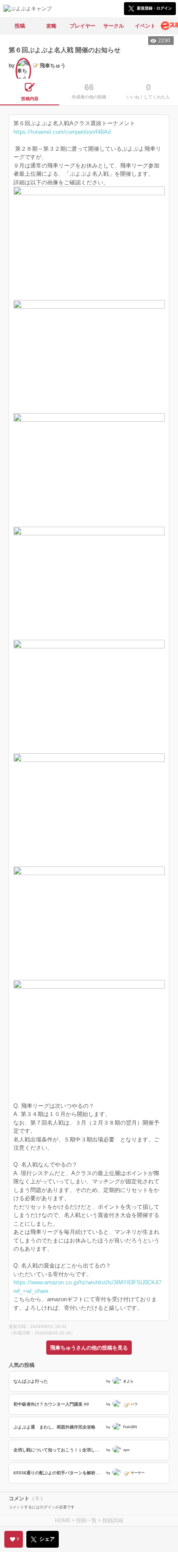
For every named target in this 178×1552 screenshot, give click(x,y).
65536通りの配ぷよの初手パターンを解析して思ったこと (58, 1472)
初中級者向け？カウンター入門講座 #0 (51, 1404)
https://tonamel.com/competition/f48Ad (62, 132)
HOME (62, 1520)
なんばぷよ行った (30, 1381)
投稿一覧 (86, 1520)
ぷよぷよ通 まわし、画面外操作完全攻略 (54, 1427)
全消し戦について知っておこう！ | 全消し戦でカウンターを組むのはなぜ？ (58, 1450)
